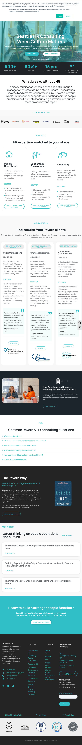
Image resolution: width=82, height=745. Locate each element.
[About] (50, 651)
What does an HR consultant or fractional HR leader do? (25, 441)
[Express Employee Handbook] (68, 661)
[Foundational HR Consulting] (32, 653)
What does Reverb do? (12, 436)
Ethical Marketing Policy (13, 715)
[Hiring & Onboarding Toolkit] (68, 666)
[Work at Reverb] (50, 658)
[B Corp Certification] (50, 673)
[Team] (50, 653)
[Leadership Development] (32, 668)
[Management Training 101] (68, 656)
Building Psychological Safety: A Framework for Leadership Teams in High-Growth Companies (39, 564)
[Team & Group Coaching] (32, 687)
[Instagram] (3, 685)
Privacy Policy (41, 715)
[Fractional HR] (32, 664)
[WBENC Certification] (50, 678)
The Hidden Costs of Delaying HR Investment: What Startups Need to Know (39, 547)
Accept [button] (60, 16)
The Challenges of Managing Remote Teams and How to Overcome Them (38, 582)
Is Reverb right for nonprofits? (15, 460)
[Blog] (68, 653)
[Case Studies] (50, 666)
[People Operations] (32, 659)
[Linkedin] (8, 685)
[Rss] (13, 685)
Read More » (10, 553)
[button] (13, 246)
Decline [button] (68, 16)
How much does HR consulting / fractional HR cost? (23, 455)
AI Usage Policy (68, 715)
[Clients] (50, 670)
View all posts (67, 535)
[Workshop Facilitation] (32, 693)
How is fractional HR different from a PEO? (20, 445)
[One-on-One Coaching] (32, 679)
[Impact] (50, 663)
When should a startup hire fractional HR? (20, 450)
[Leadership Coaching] (32, 673)
